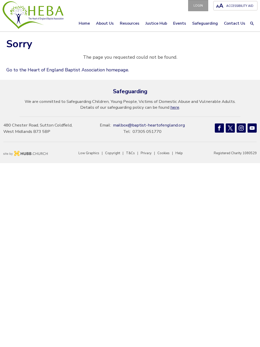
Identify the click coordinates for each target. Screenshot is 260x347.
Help (179, 153)
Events (179, 23)
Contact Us (234, 23)
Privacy (146, 153)
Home (84, 23)
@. (149, 125)
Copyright (112, 153)
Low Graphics (88, 153)
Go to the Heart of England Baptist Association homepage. (67, 70)
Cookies (163, 153)
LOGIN (198, 6)
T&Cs (130, 153)
